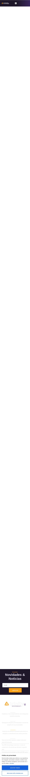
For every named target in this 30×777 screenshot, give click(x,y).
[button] (16, 3)
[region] (15, 765)
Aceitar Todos (15, 767)
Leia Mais (11, 763)
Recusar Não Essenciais (15, 773)
